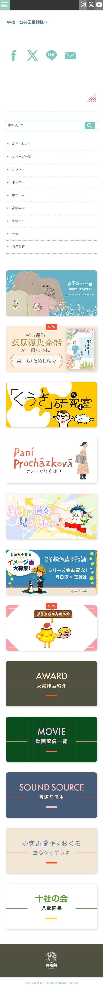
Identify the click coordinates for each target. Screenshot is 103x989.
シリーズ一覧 (21, 156)
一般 (15, 234)
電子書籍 (18, 247)
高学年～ (18, 208)
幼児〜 (17, 169)
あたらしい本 (21, 143)
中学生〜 (18, 221)
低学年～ (18, 182)
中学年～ (18, 195)
